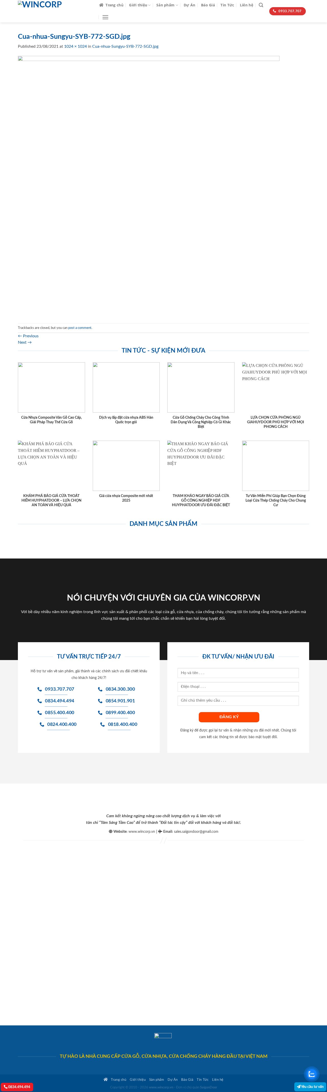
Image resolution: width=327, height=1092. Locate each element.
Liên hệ (246, 5)
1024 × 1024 (75, 46)
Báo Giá (208, 5)
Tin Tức (227, 5)
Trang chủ (114, 5)
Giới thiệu (138, 5)
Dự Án (189, 5)
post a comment (79, 327)
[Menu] (105, 17)
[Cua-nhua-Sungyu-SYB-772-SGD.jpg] (148, 186)
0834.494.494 (18, 1087)
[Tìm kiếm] (261, 5)
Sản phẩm (165, 5)
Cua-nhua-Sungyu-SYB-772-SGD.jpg (125, 46)
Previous (28, 336)
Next (25, 342)
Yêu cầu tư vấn (312, 1087)
